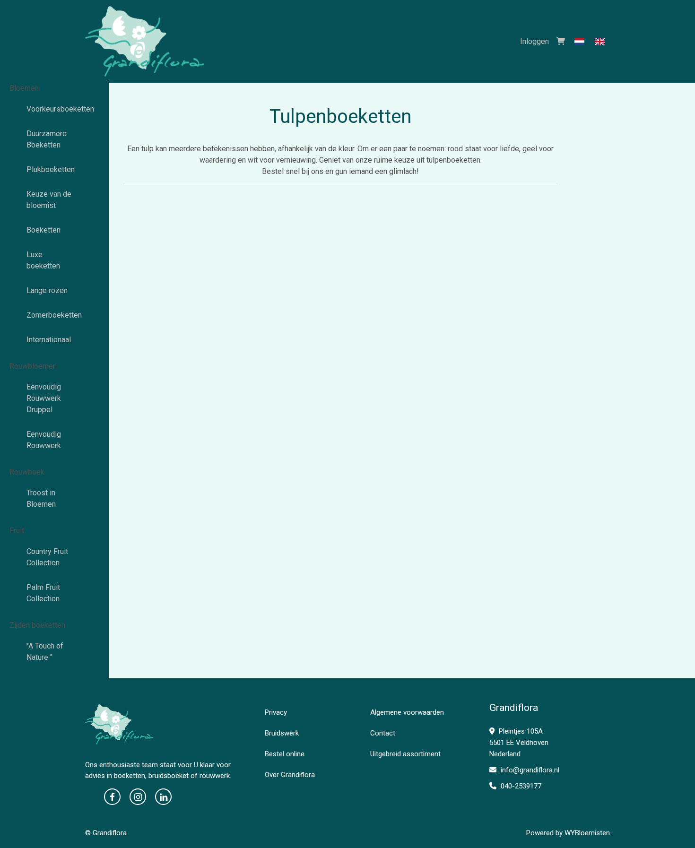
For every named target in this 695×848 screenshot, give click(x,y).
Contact (382, 733)
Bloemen (24, 88)
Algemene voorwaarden (407, 712)
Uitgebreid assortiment (405, 754)
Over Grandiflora (290, 774)
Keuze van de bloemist (48, 200)
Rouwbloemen (33, 366)
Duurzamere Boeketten (46, 139)
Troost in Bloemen (41, 498)
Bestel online (284, 754)
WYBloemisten (587, 833)
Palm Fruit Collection (43, 593)
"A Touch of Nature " (44, 651)
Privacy (276, 712)
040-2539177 (520, 786)
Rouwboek (26, 471)
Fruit (16, 530)
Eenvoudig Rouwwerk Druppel (43, 398)
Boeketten (43, 229)
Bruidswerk (282, 733)
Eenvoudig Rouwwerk (43, 440)
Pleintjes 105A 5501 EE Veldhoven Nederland (518, 742)
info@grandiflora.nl (529, 770)
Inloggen (534, 41)
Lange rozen (47, 290)
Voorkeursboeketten (54, 108)
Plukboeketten (50, 169)
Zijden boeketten (37, 625)
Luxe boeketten (43, 260)
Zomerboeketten (54, 315)
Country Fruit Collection (47, 557)
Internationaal (48, 339)
